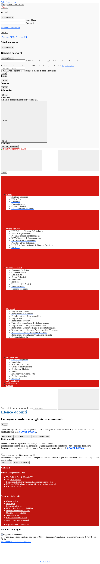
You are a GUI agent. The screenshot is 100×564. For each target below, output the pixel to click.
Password (30, 23)
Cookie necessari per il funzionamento (17, 455)
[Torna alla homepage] (50, 149)
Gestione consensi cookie (16, 518)
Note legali (10, 503)
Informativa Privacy (14, 506)
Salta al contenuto (8, 2)
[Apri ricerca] (78, 160)
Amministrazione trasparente (18, 520)
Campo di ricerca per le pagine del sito (17, 408)
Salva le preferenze (21, 463)
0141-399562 (15, 479)
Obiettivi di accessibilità (16, 513)
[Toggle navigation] (21, 160)
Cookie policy (12, 501)
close (4, 172)
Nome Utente (31, 20)
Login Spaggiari (68, 66)
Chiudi (4, 81)
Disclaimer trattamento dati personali (16, 541)
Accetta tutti (41, 437)
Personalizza (7, 437)
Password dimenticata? (10, 28)
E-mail (28, 61)
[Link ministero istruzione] (12, 4)
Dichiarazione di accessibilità (18, 511)
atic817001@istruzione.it (32, 482)
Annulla (5, 146)
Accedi (4, 7)
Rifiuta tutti (22, 437)
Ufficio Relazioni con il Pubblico (19, 508)
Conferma (14, 146)
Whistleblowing (12, 515)
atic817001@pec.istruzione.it (33, 484)
